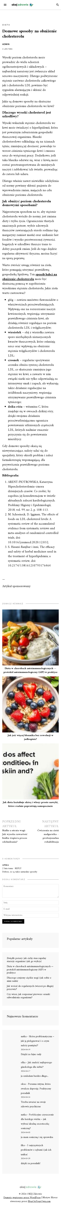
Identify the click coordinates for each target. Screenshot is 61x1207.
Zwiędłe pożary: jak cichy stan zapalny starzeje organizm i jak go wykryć (26, 960)
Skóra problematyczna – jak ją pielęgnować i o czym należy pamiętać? (37, 1041)
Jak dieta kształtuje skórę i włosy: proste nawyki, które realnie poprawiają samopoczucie (30, 804)
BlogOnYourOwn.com (39, 1201)
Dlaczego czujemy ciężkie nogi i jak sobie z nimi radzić (29, 979)
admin (6, 44)
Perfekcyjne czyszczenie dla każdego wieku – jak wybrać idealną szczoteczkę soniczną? (37, 1122)
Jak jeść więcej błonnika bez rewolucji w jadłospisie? (30, 737)
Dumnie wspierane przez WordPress (22, 1197)
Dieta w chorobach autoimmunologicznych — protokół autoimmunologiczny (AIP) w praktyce (30, 670)
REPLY (18, 868)
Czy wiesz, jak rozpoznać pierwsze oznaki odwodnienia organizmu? (28, 996)
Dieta (6, 25)
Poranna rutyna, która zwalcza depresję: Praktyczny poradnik (36, 1088)
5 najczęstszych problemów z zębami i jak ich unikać (36, 1150)
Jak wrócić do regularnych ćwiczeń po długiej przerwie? (30, 988)
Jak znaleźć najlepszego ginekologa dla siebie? (36, 1064)
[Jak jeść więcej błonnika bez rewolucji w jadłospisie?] (30, 704)
